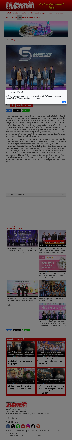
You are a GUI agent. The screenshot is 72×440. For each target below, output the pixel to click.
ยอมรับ (64, 102)
